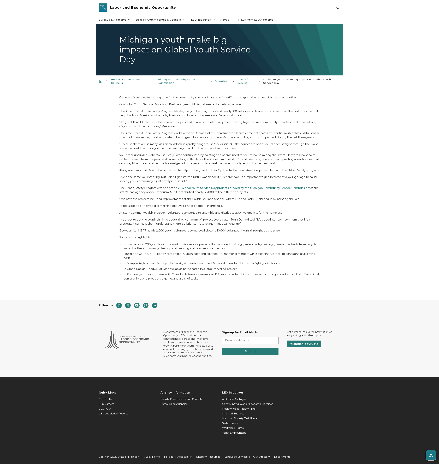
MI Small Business (233, 413)
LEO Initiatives (201, 19)
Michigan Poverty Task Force (239, 418)
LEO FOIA (105, 408)
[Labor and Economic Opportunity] (101, 80)
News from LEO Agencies (255, 19)
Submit (250, 351)
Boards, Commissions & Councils (159, 19)
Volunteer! (222, 81)
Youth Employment (234, 432)
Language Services (235, 456)
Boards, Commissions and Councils (181, 399)
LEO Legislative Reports (113, 413)
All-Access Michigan (234, 399)
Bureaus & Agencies (112, 19)
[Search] (338, 7)
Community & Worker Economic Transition (247, 404)
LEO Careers (106, 404)
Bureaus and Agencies (174, 404)
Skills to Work (230, 423)
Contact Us (105, 399)
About (225, 19)
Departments (282, 456)
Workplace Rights (233, 428)
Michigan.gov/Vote (304, 344)
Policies (168, 456)
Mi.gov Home (151, 456)
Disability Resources (208, 456)
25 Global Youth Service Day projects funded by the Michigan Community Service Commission (243, 188)
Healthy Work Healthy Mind (239, 408)
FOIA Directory (261, 456)
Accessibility (184, 456)
